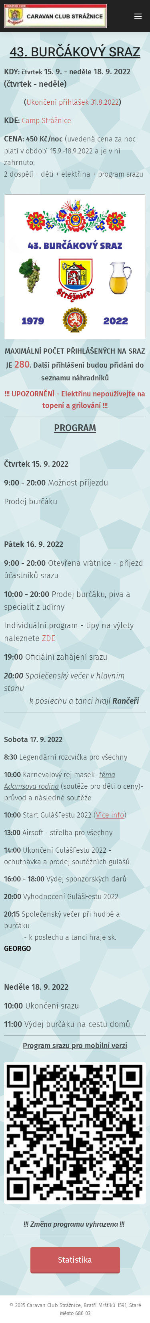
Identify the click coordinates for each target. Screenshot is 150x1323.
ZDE (48, 638)
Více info (110, 815)
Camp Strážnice (46, 120)
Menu (138, 16)
